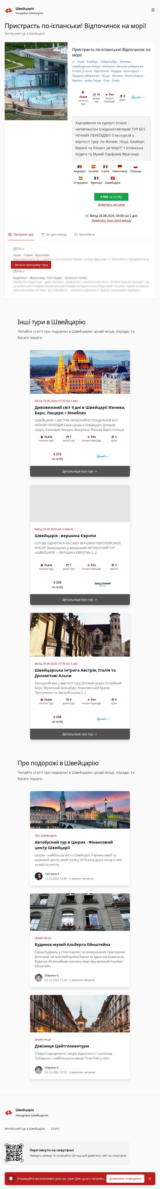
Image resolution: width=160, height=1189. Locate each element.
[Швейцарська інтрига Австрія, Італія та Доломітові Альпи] (80, 635)
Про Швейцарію (46, 835)
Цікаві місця (43, 938)
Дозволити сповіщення (125, 1178)
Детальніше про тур (78, 471)
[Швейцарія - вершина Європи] (80, 503)
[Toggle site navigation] (153, 10)
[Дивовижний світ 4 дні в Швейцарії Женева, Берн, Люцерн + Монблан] (80, 372)
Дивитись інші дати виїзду (111, 220)
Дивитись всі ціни (111, 204)
